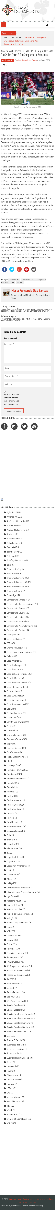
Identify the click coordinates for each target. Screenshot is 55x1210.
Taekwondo (12, 1066)
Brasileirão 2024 (28, 280)
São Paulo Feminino (15, 1001)
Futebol (10, 796)
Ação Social (12, 512)
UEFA (9, 1088)
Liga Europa (12, 896)
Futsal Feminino (13, 822)
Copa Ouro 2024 (14, 695)
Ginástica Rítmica (14, 830)
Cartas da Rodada (14, 639)
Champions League (15, 647)
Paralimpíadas (13, 957)
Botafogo (11, 556)
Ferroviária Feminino (15, 756)
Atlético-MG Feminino (16, 529)
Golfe (9, 835)
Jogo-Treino (12, 861)
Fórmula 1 (11, 782)
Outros (10, 944)
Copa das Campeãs (15, 665)
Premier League (13, 961)
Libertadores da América (17, 887)
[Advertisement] (27, 464)
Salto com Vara (13, 983)
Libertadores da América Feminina (21, 892)
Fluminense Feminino (16, 778)
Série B (19, 282)
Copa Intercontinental (16, 686)
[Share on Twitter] (11, 271)
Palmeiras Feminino (15, 953)
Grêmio (10, 839)
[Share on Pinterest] (26, 271)
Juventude (11, 874)
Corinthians (12, 717)
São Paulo (11, 996)
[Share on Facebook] (4, 271)
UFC (8, 1092)
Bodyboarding (13, 551)
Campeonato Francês (16, 608)
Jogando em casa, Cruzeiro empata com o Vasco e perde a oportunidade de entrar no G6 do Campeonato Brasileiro (26, 310)
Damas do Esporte (15, 739)
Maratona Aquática (15, 900)
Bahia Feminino (13, 543)
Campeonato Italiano (16, 617)
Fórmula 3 (11, 791)
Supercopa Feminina (16, 1049)
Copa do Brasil (13, 669)
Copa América (13, 660)
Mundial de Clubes (14, 909)
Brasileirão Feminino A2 (17, 582)
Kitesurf (10, 878)
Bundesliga (11, 595)
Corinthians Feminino (16, 721)
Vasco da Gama (13, 1097)
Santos (10, 988)
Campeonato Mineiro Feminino (20, 625)
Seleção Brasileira (14, 1005)
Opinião (10, 940)
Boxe (9, 564)
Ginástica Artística (14, 826)
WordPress (16, 1205)
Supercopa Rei (13, 1053)
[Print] (33, 271)
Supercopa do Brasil (15, 1044)
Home (6, 37)
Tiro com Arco (13, 1079)
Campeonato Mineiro (16, 621)
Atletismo (11, 534)
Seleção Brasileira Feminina (18, 1022)
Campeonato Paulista (16, 630)
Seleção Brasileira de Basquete (20, 1014)
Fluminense (12, 774)
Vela (8, 1105)
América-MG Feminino (16, 521)
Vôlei (9, 1110)
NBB (9, 931)
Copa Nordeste (13, 691)
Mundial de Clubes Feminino (18, 913)
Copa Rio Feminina (15, 700)
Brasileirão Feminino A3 (17, 586)
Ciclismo (10, 656)
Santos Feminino (14, 992)
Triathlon (10, 1083)
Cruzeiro (10, 730)
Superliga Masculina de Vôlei (19, 1057)
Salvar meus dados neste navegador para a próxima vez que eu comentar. (11, 399)
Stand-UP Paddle (14, 1040)
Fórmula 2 (11, 787)
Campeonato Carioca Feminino (20, 604)
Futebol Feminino (14, 809)
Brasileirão (11, 573)
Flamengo (11, 765)
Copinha (10, 708)
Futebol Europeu (14, 804)
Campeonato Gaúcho (16, 612)
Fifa (8, 761)
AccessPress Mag (36, 1205)
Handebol (11, 844)
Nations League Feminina (17, 922)
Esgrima (10, 743)
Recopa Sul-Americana (17, 970)
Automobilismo (13, 538)
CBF (8, 643)
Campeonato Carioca (16, 599)
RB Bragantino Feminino (17, 966)
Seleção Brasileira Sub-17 (17, 1031)
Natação (10, 918)
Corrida (10, 726)
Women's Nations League (17, 1118)
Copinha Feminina (14, 713)
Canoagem (11, 634)
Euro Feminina (13, 752)
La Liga (10, 883)
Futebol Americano (15, 800)
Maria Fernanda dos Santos (27, 60)
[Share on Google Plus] (19, 271)
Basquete (11, 547)
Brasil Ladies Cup (14, 569)
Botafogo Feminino (15, 560)
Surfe (9, 1062)
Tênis (9, 1070)
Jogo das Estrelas (14, 857)
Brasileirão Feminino (15, 577)
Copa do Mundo (13, 678)
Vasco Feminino (13, 1101)
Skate (9, 1036)
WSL (9, 1123)
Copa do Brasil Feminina (17, 673)
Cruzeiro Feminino (14, 734)
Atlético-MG (12, 525)
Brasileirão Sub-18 (14, 591)
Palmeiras (11, 948)
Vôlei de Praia (12, 1114)
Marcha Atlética (13, 905)
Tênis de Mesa (12, 1075)
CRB (12, 282)
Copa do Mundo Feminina (18, 682)
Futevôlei (10, 813)
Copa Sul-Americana (16, 704)
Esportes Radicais (14, 748)
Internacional (12, 848)
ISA (8, 852)
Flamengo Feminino (15, 769)
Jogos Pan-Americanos (17, 865)
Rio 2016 (10, 979)
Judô (9, 870)
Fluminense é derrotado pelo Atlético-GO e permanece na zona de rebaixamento (25, 320)
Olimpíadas (11, 935)
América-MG (17, 37)
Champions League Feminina (19, 652)
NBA (9, 926)
